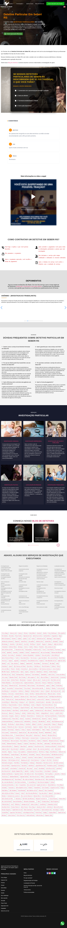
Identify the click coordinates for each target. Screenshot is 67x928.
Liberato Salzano (20, 724)
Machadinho (27, 721)
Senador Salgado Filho (17, 771)
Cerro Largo (5, 677)
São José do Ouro (56, 702)
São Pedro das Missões (28, 798)
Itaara (49, 718)
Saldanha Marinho (14, 776)
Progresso (17, 713)
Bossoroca (4, 713)
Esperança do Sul (15, 765)
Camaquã (55, 641)
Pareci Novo (32, 743)
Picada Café (61, 716)
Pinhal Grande (25, 738)
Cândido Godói (30, 713)
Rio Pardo (57, 649)
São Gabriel (19, 644)
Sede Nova (31, 765)
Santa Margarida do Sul (7, 779)
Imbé (57, 663)
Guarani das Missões (20, 699)
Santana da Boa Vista (40, 693)
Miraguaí (60, 724)
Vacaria (61, 641)
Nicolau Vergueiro (6, 809)
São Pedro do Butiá (58, 762)
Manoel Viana (14, 702)
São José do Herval (6, 801)
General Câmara (19, 693)
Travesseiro (11, 787)
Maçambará (48, 732)
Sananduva (39, 671)
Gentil (61, 809)
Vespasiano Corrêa (52, 804)
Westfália (16, 762)
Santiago (20, 647)
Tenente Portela (54, 677)
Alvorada (11, 635)
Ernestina (30, 757)
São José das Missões (7, 782)
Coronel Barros (32, 782)
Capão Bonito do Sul (17, 809)
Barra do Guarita (46, 754)
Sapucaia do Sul (27, 635)
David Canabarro (36, 729)
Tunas (54, 732)
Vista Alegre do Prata (28, 812)
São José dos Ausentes (43, 749)
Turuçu (14, 751)
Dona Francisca (35, 760)
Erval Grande (28, 727)
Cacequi (29, 680)
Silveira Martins (51, 785)
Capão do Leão (61, 660)
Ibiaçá (47, 729)
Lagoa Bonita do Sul (40, 765)
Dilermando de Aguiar (7, 762)
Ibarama (44, 735)
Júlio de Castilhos (33, 669)
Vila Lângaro (57, 793)
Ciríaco (23, 729)
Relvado (4, 796)
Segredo (47, 699)
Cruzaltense (43, 804)
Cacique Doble (47, 724)
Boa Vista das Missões (31, 793)
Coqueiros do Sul (54, 787)
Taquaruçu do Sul (25, 760)
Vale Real (23, 716)
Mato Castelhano (50, 779)
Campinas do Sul (18, 721)
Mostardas (22, 680)
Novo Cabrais (23, 740)
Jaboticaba (47, 743)
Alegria (9, 751)
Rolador (30, 787)
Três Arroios (5, 776)
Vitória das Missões (49, 757)
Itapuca (50, 793)
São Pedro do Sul (6, 674)
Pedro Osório (33, 696)
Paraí (3, 699)
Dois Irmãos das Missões (48, 796)
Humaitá (4, 729)
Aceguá (3, 727)
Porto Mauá (60, 785)
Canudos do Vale (41, 807)
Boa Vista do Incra (34, 776)
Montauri (4, 815)
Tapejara (22, 663)
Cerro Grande (45, 787)
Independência (44, 713)
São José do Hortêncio (54, 727)
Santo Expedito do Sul (21, 787)
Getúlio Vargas (52, 671)
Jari (52, 749)
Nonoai (44, 682)
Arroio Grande (56, 669)
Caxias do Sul (13, 633)
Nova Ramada (21, 790)
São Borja (32, 644)
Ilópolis (39, 740)
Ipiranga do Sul (25, 804)
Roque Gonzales (13, 704)
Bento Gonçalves (6, 638)
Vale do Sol (38, 682)
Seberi (53, 685)
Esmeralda (31, 754)
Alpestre (11, 713)
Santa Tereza (24, 807)
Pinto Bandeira (24, 762)
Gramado (15, 652)
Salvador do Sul (24, 696)
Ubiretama (18, 798)
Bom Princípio (22, 677)
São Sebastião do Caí (50, 660)
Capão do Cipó (5, 749)
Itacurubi (4, 751)
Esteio (33, 638)
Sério (39, 801)
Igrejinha (9, 652)
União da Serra (39, 815)
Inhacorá (41, 790)
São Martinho (41, 721)
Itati (16, 785)
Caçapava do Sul (35, 652)
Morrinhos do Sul (47, 762)
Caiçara (28, 729)
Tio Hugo (42, 760)
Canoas (20, 633)
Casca (42, 691)
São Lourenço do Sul (50, 647)
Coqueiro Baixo (52, 812)
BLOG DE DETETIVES (43, 521)
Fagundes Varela (18, 774)
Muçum (54, 724)
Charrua (38, 754)
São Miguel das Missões (55, 696)
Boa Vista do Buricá (47, 704)
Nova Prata (61, 658)
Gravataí (39, 633)
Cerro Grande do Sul (17, 682)
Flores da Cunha (46, 655)
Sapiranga (49, 638)
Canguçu (50, 644)
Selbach (34, 724)
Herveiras (55, 760)
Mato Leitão (29, 735)
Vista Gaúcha (13, 768)
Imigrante (57, 757)
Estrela (27, 652)
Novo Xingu (32, 807)
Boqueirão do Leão (42, 696)
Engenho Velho (48, 815)
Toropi (35, 768)
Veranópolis (23, 660)
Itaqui (63, 649)
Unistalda (4, 787)
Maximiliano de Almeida (7, 738)
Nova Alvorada (14, 749)
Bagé (60, 635)
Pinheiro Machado (6, 682)
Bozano (17, 793)
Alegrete (17, 641)
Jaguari (48, 685)
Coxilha (32, 771)
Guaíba (19, 638)
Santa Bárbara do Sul (7, 696)
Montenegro (5, 644)
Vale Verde (57, 749)
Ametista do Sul (55, 699)
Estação (11, 716)
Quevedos (58, 768)
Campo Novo (37, 735)
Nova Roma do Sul (38, 746)
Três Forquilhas (48, 774)
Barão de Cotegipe (38, 707)
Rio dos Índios (38, 771)
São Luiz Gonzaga (45, 652)
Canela (30, 647)
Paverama (4, 693)
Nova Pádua (18, 779)
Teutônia (4, 655)
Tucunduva (27, 718)
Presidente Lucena (51, 765)
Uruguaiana (54, 635)
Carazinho (12, 644)
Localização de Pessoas (29, 883)
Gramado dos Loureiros (13, 796)
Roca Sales (57, 682)
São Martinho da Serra (56, 754)
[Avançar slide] (58, 545)
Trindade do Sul (39, 716)
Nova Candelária (39, 774)
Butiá (58, 666)
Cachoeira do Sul (41, 638)
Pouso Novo (37, 809)
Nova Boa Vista (5, 807)
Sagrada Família (24, 776)
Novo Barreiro (32, 740)
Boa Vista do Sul (6, 771)
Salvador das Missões (7, 774)
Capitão (26, 771)
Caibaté (40, 727)
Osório (25, 647)
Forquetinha (22, 785)
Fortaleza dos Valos (45, 738)
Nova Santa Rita (24, 658)
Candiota (20, 691)
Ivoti (8, 663)
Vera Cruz (4, 660)
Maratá (63, 774)
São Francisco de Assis (45, 669)
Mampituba (39, 762)
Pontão (3, 743)
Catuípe (47, 691)
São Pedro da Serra (56, 743)
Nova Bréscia (53, 751)
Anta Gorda (4, 716)
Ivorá (12, 804)
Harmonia (20, 727)
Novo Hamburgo (52, 633)
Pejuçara (19, 743)
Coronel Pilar (5, 812)
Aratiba (23, 713)
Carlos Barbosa (55, 655)
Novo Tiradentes (49, 790)
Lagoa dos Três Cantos (15, 812)
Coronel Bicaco (5, 702)
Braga (47, 751)
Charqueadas (28, 649)
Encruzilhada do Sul (33, 660)
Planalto (54, 688)
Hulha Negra (26, 704)
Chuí (55, 704)
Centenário (60, 765)
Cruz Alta (26, 644)
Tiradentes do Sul (6, 718)
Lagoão (31, 710)
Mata (45, 727)
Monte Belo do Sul (39, 779)
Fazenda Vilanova (20, 735)
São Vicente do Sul (55, 691)
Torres (44, 649)
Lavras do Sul (40, 699)
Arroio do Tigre (5, 680)
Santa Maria (32, 633)
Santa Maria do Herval (58, 710)
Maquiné (38, 704)
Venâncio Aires (39, 641)
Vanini (22, 793)
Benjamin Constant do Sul (42, 798)
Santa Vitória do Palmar (7, 658)
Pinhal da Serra (5, 804)
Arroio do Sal (60, 688)
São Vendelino (12, 790)
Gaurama (44, 718)
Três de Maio (37, 663)
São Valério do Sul (28, 774)
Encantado (4, 666)
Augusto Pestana (24, 707)
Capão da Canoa (58, 644)
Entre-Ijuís (10, 693)
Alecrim (17, 716)
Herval (19, 704)
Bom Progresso (55, 801)
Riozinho (41, 732)
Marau (35, 647)
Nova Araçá (10, 729)
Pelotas (25, 633)
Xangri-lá (32, 671)
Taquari (10, 660)
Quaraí (10, 666)
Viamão (45, 633)
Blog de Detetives (13, 62)
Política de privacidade (29, 892)
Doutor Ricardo (53, 798)
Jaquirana (30, 746)
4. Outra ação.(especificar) (24, 105)
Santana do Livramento (7, 641)
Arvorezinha (10, 688)
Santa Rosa (24, 641)
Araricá (21, 718)
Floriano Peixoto (15, 807)
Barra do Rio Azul (58, 807)
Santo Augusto (31, 677)
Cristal (58, 693)
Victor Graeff (5, 768)
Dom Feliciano (35, 674)
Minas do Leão (51, 693)
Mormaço (4, 760)
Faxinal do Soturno (6, 707)
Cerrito (51, 713)
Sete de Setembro (17, 801)
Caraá (26, 693)
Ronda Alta (59, 685)
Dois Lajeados (21, 751)
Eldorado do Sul (19, 649)
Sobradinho (44, 674)
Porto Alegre (5, 633)
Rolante (53, 666)
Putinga (62, 740)
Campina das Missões (7, 721)
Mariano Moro (37, 796)
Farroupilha (31, 641)
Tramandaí (4, 647)
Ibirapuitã (44, 740)
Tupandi (35, 727)
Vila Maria (17, 738)
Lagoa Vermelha (42, 658)
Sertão (48, 721)
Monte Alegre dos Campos (8, 757)
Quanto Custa (29, 3)
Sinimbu (48, 688)
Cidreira (45, 671)
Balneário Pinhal (13, 677)
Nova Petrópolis (46, 666)
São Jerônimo (14, 663)
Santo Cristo (51, 674)
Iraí (26, 702)
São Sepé (52, 663)
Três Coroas (33, 658)
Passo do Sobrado (6, 710)
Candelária (18, 655)
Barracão (4, 724)
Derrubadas (41, 768)
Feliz (38, 677)
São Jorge (29, 768)
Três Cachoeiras (40, 685)
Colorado (24, 757)
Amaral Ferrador (40, 702)
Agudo (26, 671)
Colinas (52, 782)
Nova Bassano (5, 691)
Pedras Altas (62, 798)
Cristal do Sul (21, 768)
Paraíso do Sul (9, 699)
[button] (65, 307)
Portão (3, 652)
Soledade (37, 655)
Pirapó (62, 787)
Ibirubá (17, 669)
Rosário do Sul (37, 649)
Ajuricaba (48, 702)
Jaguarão (16, 660)
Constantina (13, 691)
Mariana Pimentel (11, 743)
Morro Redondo (60, 707)
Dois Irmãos (11, 655)
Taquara (44, 644)
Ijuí (29, 638)
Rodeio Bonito (30, 716)
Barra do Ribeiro (45, 677)
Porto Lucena (5, 732)
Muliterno (17, 804)
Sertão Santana (24, 710)
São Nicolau (11, 724)
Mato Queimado (28, 809)
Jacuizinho (57, 774)
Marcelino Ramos (52, 735)
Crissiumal (62, 677)
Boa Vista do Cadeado (43, 782)
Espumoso (27, 674)
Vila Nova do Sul (56, 738)
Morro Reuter (48, 710)
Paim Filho (39, 743)
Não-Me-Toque (5, 671)
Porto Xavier (27, 688)
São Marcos (37, 666)
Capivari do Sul (22, 732)
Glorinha (32, 693)
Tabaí (43, 729)
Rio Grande (4, 635)
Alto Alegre (56, 809)
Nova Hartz (29, 666)
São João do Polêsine (28, 779)
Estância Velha (12, 647)
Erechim (14, 638)
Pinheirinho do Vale (12, 727)
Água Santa (23, 746)
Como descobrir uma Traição (55, 3)
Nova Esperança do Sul (57, 721)
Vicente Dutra (13, 732)
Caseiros (18, 757)
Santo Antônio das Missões (39, 688)
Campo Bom (48, 641)
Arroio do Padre (5, 765)
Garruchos (24, 765)
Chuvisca (34, 721)
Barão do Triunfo (31, 699)
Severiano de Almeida (50, 746)
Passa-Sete (15, 718)
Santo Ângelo (56, 638)
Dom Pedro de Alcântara (21, 782)
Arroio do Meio (5, 669)
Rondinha (28, 724)
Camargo (54, 771)
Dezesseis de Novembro (8, 785)
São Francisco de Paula (19, 666)
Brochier (40, 724)
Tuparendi (16, 696)
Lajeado (25, 638)
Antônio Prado (14, 680)
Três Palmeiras (5, 740)
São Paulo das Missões (51, 716)
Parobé (38, 644)
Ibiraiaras (21, 702)
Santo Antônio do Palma (8, 793)
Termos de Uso (27, 889)
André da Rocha (30, 815)
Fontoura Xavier (18, 688)
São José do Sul (31, 785)
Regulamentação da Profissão (30, 880)
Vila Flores (41, 751)
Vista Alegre (47, 771)
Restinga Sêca (19, 674)
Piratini (12, 669)
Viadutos (17, 729)
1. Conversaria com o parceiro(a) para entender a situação (33, 90)
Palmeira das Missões (56, 652)
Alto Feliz (49, 760)
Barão (37, 713)
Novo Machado (5, 754)
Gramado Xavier (34, 738)
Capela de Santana (28, 682)
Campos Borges (15, 754)
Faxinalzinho (37, 787)
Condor (33, 704)
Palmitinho (31, 702)
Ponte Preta (38, 812)
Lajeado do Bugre (49, 776)
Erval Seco (4, 704)
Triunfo (17, 658)
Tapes (21, 671)
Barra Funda (59, 779)
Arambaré (22, 749)
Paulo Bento (5, 790)
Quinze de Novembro (7, 746)
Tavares (55, 718)
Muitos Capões (38, 757)
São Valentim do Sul (32, 790)
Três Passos (45, 663)
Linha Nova (49, 807)
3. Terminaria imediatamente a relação (27, 100)
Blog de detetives (39, 3)
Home (25, 872)
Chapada (27, 691)
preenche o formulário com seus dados (29, 286)
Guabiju (45, 812)
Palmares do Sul (13, 685)
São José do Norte (52, 658)
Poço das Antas (43, 793)
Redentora (50, 682)
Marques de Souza (53, 740)
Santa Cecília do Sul (46, 809)
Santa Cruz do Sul (37, 635)
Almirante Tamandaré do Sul (31, 801)
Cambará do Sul (39, 710)
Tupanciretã (29, 663)
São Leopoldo (61, 633)
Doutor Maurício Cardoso (8, 735)
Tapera (3, 688)
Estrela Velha (61, 746)
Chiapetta (16, 746)
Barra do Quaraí (15, 740)
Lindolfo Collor (58, 713)
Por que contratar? (28, 878)
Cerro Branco (54, 729)
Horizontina (24, 669)
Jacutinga (28, 749)
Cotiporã (25, 743)
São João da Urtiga (32, 732)
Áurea (34, 749)
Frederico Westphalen (28, 655)
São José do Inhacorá (26, 796)
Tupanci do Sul (61, 812)
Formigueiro (16, 707)
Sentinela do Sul (36, 718)
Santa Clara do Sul (49, 707)
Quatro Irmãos (34, 804)
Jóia (63, 691)
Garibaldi (21, 652)
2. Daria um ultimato (22, 95)
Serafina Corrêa (15, 671)
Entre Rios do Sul (50, 768)
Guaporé (41, 660)
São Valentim (24, 754)
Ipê (31, 707)
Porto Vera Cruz (21, 815)
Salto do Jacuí (36, 680)
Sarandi (3, 663)
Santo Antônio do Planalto (8, 798)
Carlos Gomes (11, 815)
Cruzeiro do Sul (45, 680)
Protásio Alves (45, 801)
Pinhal (42, 776)
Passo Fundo (18, 635)
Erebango (32, 762)
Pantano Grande (35, 691)
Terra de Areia (22, 685)
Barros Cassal (30, 685)
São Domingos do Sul (13, 760)
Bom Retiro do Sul (55, 680)
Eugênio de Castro (41, 785)
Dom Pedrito (50, 649)
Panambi (41, 647)
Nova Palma (15, 710)
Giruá (13, 674)
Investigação (19, 3)
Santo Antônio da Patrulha (8, 649)
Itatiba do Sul (61, 751)
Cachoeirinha (46, 635)
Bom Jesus (4, 685)
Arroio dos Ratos (60, 674)
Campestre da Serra (32, 751)
